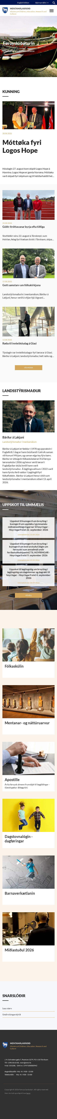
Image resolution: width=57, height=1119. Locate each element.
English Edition (23, 3)
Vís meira (28, 367)
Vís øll (28, 595)
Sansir (28, 1093)
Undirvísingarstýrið (11, 1014)
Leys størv (7, 1008)
